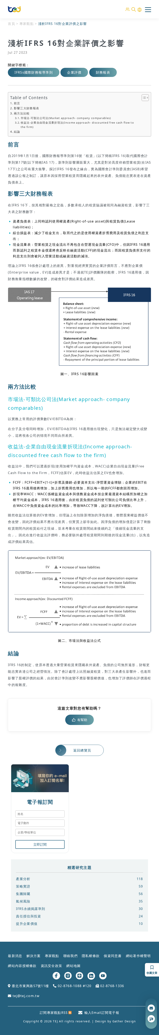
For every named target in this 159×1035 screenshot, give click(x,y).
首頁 (11, 23)
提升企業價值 (79, 923)
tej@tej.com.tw (25, 996)
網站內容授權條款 (22, 965)
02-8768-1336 (111, 986)
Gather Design (124, 1021)
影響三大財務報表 (26, 108)
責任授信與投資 (79, 916)
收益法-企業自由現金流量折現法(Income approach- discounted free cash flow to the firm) (77, 125)
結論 (17, 132)
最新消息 (15, 956)
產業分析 (79, 879)
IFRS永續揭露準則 (79, 908)
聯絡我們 (70, 956)
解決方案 (33, 956)
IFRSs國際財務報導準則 (33, 72)
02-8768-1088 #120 (74, 986)
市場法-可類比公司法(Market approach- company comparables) (66, 118)
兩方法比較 (22, 113)
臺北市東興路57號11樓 (30, 986)
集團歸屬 (79, 893)
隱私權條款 (91, 956)
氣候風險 (79, 901)
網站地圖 (73, 965)
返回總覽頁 (82, 750)
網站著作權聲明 (138, 956)
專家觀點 (26, 23)
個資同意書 (113, 956)
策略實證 (79, 886)
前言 (17, 103)
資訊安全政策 (51, 965)
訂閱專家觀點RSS (54, 1012)
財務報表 (103, 72)
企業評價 (74, 72)
